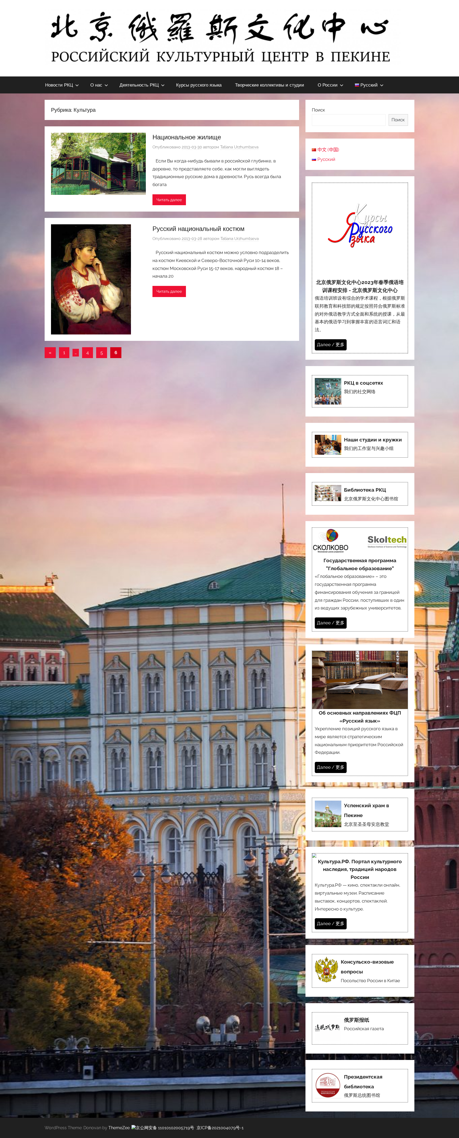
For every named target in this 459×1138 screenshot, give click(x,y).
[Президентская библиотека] (360, 1085)
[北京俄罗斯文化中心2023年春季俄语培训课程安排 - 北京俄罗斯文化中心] (360, 268)
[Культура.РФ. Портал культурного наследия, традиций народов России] (360, 892)
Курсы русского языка (199, 85)
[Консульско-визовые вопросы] (360, 970)
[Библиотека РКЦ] (360, 493)
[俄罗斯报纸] (360, 1028)
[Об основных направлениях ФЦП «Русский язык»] (360, 713)
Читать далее (169, 199)
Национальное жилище (186, 137)
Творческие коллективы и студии (269, 85)
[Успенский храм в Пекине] (360, 814)
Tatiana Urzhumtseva (239, 147)
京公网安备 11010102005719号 (165, 1127)
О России (328, 85)
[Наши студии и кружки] (360, 445)
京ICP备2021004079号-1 (220, 1127)
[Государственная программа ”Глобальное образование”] (360, 579)
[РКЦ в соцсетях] (360, 391)
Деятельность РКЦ (139, 85)
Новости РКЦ (59, 85)
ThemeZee (119, 1127)
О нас (96, 85)
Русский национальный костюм (198, 229)
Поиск (318, 110)
